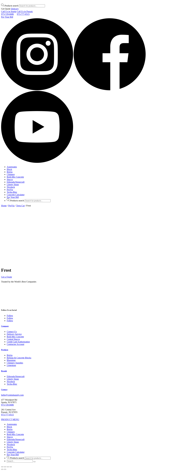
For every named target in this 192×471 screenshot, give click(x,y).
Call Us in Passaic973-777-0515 (25, 12)
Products (4, 350)
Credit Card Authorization (18, 342)
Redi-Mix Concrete (15, 177)
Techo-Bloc (12, 192)
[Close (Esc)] (2, 466)
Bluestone (11, 360)
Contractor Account (15, 344)
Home (4, 205)
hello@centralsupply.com (12, 395)
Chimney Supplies (15, 363)
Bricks (10, 172)
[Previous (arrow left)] (2, 469)
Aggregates (12, 167)
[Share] (5, 466)
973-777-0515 (7, 414)
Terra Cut (20, 205)
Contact (4, 389)
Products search (11, 5)
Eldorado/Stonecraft (15, 182)
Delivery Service (14, 334)
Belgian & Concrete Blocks (19, 358)
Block (9, 169)
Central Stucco (13, 339)
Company (5, 326)
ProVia (10, 189)
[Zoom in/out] (11, 466)
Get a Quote (6, 277)
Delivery (15, 9)
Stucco (10, 179)
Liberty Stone (13, 184)
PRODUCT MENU (10, 419)
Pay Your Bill (7, 17)
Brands (4, 371)
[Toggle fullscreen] (8, 466)
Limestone (11, 365)
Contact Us (12, 331)
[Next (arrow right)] (5, 469)
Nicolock (11, 187)
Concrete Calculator (15, 194)
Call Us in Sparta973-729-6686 (8, 12)
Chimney (11, 174)
